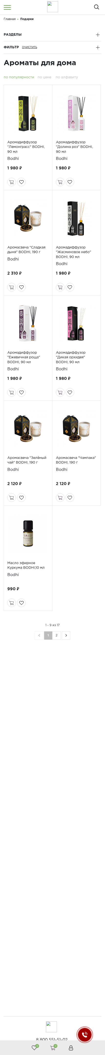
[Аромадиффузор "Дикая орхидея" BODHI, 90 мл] (76, 323)
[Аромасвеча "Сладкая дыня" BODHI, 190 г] (28, 218)
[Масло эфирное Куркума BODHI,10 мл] (28, 533)
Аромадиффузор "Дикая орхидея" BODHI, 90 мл (70, 357)
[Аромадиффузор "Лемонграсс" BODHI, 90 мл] (28, 113)
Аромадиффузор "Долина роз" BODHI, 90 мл (74, 147)
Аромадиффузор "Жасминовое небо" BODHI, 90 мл (73, 252)
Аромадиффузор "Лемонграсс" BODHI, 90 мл (26, 147)
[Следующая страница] (66, 635)
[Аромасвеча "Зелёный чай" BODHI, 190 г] (28, 428)
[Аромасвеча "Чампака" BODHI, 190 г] (76, 428)
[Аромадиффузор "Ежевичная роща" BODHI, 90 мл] (28, 323)
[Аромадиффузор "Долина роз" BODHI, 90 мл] (76, 113)
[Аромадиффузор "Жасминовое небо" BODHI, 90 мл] (76, 218)
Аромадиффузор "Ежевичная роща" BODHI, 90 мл (23, 357)
